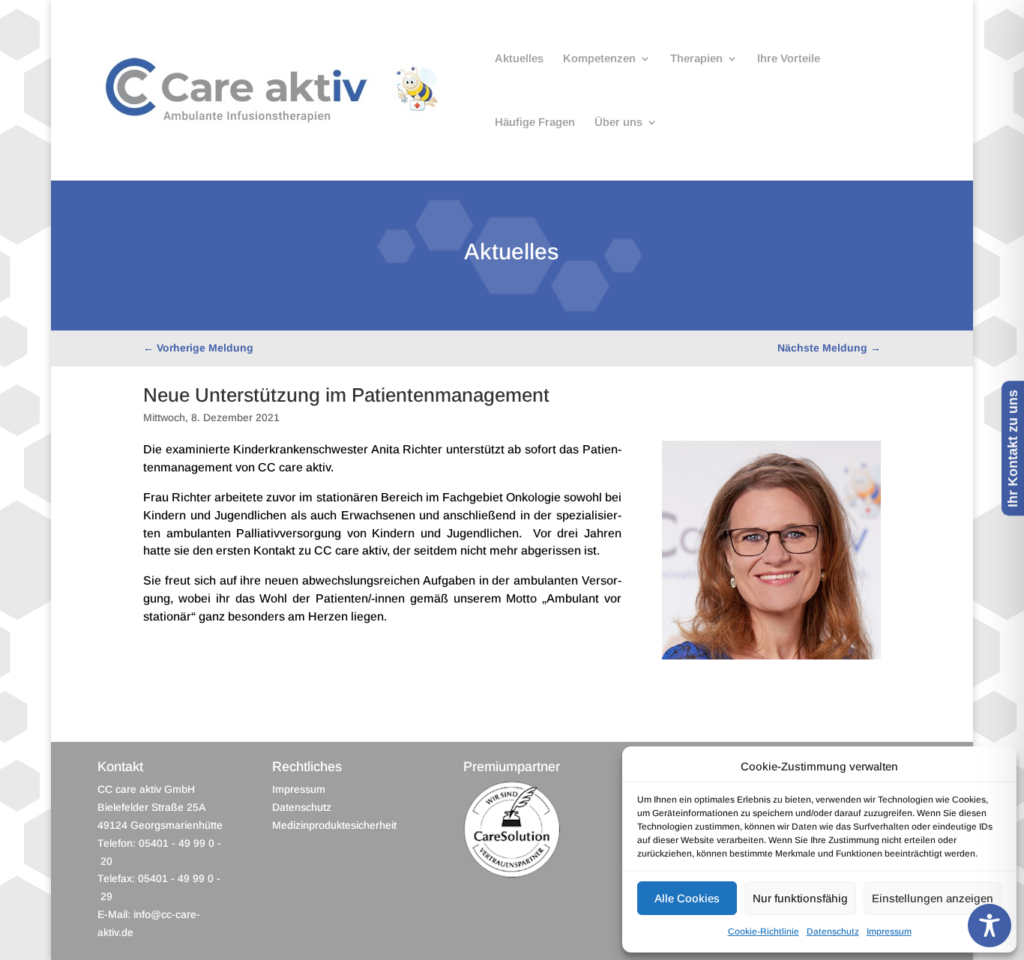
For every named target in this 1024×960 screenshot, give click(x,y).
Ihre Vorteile (788, 58)
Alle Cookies (687, 898)
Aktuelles (519, 58)
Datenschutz (833, 931)
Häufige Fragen (535, 122)
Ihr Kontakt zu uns (1012, 448)
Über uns (618, 122)
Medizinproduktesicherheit (334, 825)
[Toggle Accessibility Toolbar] (989, 925)
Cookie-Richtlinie (763, 931)
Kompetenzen (599, 58)
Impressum (889, 931)
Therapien (696, 58)
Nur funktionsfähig (800, 898)
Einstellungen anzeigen (932, 898)
